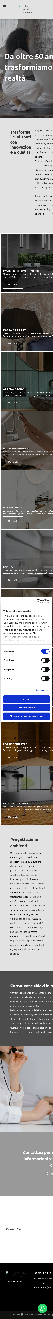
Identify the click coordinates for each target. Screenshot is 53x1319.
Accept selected (26, 707)
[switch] (45, 660)
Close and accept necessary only (26, 716)
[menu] (4, 6)
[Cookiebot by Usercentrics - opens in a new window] (37, 601)
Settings (39, 690)
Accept (26, 699)
